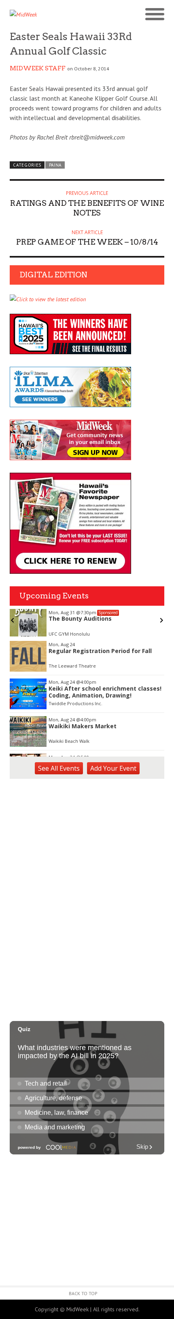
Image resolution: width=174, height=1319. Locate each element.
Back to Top (83, 1293)
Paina (55, 165)
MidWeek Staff (38, 68)
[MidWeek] (48, 14)
